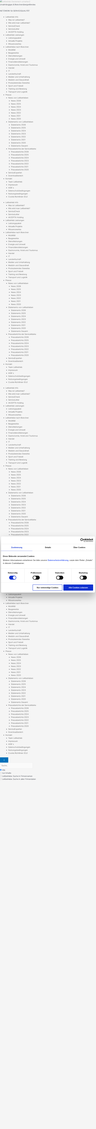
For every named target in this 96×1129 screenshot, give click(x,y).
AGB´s (11, 188)
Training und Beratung (17, 89)
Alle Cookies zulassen (78, 587)
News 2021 (16, 116)
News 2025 (16, 104)
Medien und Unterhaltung (19, 77)
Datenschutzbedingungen (19, 191)
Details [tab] (48, 547)
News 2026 (16, 101)
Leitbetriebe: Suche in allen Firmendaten (19, 779)
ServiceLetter (13, 29)
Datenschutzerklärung (58, 560)
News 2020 (16, 119)
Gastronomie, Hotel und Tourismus (23, 65)
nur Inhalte (6, 773)
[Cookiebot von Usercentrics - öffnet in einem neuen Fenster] (82, 540)
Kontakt (9, 179)
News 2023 (16, 110)
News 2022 (16, 113)
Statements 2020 (18, 143)
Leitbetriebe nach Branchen (17, 47)
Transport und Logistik (17, 92)
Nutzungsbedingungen (18, 194)
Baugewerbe (13, 53)
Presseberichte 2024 (20, 158)
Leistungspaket (14, 38)
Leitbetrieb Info (12, 17)
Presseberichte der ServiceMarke (22, 149)
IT (9, 71)
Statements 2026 (18, 125)
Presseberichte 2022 (20, 164)
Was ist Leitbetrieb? (16, 20)
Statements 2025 (18, 128)
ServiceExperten (15, 173)
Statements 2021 (18, 140)
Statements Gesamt (19, 146)
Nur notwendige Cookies (47, 587)
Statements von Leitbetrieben (20, 122)
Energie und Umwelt (16, 59)
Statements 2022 (18, 137)
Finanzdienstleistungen (18, 62)
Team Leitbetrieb (15, 182)
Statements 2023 (18, 134)
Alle (3, 770)
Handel (11, 68)
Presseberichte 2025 (20, 155)
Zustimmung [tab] (16, 547)
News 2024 (16, 107)
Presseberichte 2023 (20, 161)
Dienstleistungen (15, 56)
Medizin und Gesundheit (18, 80)
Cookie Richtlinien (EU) (18, 197)
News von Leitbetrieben (18, 98)
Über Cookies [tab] (79, 547)
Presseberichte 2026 (20, 152)
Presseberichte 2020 (20, 170)
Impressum (13, 185)
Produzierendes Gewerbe (19, 83)
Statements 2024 (18, 131)
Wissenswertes (14, 44)
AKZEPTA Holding (16, 32)
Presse (8, 95)
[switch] (36, 578)
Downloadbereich (15, 176)
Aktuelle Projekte (15, 41)
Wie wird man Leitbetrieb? (19, 23)
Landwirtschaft (14, 74)
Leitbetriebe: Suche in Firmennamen (17, 776)
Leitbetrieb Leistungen (15, 35)
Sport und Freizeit (15, 86)
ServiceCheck (14, 26)
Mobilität (12, 50)
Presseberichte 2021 (19, 167)
